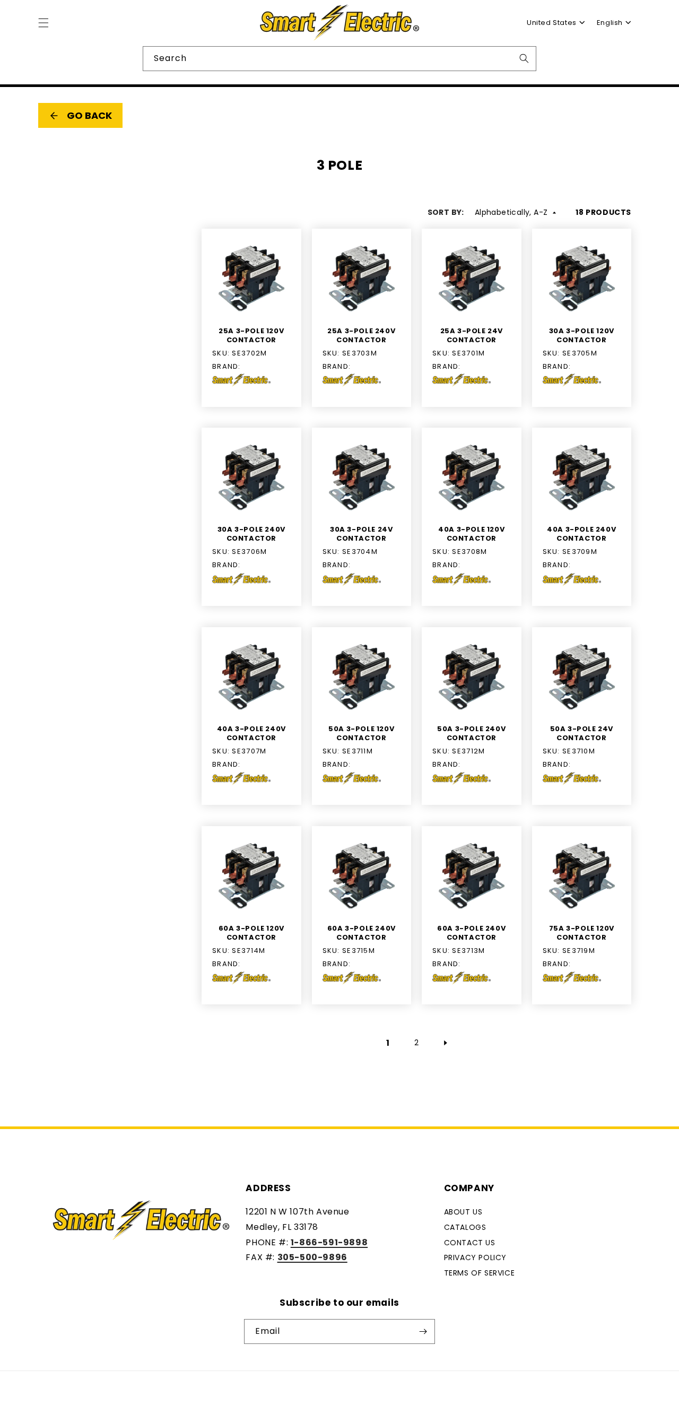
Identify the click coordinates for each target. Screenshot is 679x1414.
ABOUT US (463, 1212)
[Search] (524, 58)
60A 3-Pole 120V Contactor (251, 933)
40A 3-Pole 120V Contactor (471, 535)
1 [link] (388, 1042)
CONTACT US (469, 1242)
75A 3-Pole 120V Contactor (581, 933)
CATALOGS (465, 1227)
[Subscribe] (422, 1331)
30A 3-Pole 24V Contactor (361, 535)
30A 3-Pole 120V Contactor (581, 335)
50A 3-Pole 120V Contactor (361, 734)
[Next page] (445, 1042)
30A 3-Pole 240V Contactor (251, 535)
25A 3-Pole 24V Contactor (471, 335)
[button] (43, 22)
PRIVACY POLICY (475, 1258)
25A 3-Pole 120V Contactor (251, 335)
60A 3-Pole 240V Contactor (361, 933)
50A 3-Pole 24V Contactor (581, 734)
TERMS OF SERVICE (479, 1273)
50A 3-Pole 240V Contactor (471, 734)
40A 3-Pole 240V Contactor (581, 535)
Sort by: (446, 212)
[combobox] (552, 22)
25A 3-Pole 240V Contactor (361, 335)
